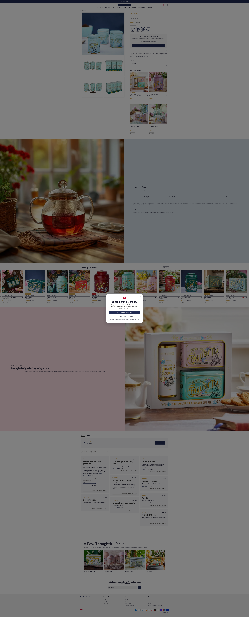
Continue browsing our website (124, 316)
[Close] (140, 296)
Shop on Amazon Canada (124, 312)
